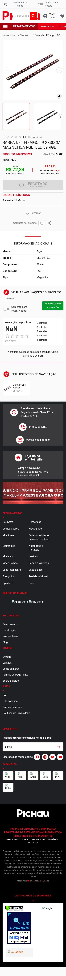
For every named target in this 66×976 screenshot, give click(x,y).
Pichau (36, 881)
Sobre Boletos (11, 680)
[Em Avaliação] (19, 928)
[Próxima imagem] (59, 70)
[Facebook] (36, 757)
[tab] (16, 116)
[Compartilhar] (49, 223)
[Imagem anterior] (7, 70)
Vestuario (34, 556)
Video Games (10, 563)
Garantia (7, 662)
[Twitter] (52, 757)
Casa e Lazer (36, 569)
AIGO (13, 159)
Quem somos (10, 624)
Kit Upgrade (35, 528)
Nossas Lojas (10, 636)
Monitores (8, 535)
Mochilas (8, 556)
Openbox (8, 583)
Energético (9, 576)
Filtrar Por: (10, 298)
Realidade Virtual (38, 576)
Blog (5, 642)
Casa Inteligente (12, 569)
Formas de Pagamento (15, 674)
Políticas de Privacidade (16, 713)
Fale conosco (10, 701)
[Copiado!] (41, 223)
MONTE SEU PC (47, 26)
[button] (27, 213)
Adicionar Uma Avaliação (53, 306)
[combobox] (24, 16)
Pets (31, 583)
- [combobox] (6, 301)
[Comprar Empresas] (33, 493)
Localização (9, 630)
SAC (5, 695)
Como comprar (11, 668)
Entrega (7, 656)
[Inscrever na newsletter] (58, 746)
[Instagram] (44, 757)
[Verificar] (14, 910)
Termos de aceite (12, 707)
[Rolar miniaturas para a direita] (60, 117)
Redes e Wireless (39, 563)
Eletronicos (9, 545)
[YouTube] (59, 757)
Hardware (8, 521)
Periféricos (35, 521)
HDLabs (45, 881)
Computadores (11, 528)
